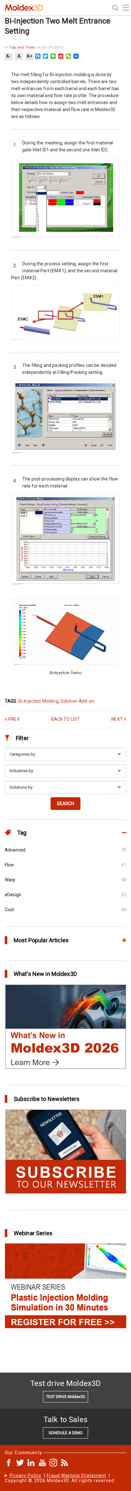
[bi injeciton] (65, 666)
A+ (29, 56)
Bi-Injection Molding (38, 701)
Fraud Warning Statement (76, 1475)
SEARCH (65, 803)
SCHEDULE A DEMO (66, 1433)
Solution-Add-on (77, 701)
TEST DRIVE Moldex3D (65, 1397)
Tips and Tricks (22, 47)
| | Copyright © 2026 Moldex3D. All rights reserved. (60, 1478)
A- (8, 56)
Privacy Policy (26, 1475)
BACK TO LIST (65, 719)
